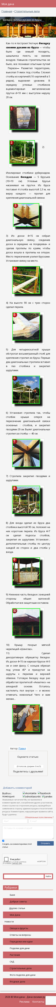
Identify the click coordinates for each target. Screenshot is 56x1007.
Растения (15, 954)
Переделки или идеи (21, 941)
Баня (12, 894)
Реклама (24, 1001)
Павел (22, 748)
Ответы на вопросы (20, 934)
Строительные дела (21, 968)
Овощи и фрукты (19, 928)
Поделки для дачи (20, 948)
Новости (9, 921)
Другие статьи (17, 908)
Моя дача (7, 4)
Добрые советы (18, 901)
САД (12, 961)
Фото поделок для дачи (22, 974)
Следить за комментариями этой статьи (17, 845)
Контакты (38, 1001)
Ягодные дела (17, 981)
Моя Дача (15, 914)
